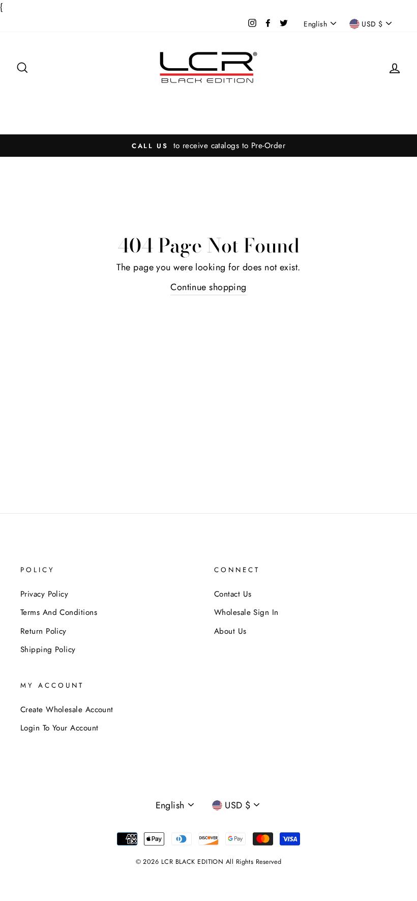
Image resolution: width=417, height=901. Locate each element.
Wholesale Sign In (350, 101)
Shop (74, 101)
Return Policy (43, 631)
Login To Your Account (59, 728)
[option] (208, 145)
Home (44, 101)
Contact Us (288, 101)
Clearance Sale (120, 101)
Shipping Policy (48, 649)
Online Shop (208, 116)
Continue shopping (208, 287)
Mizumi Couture (186, 101)
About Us (241, 101)
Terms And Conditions (58, 612)
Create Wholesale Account (66, 709)
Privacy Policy (44, 594)
